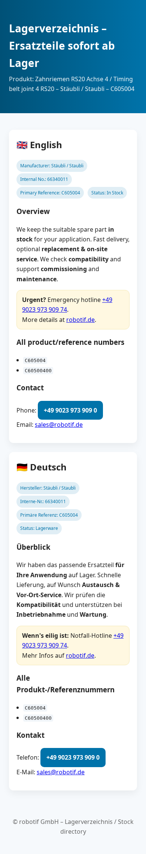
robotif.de (80, 320)
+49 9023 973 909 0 (70, 410)
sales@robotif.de (59, 424)
